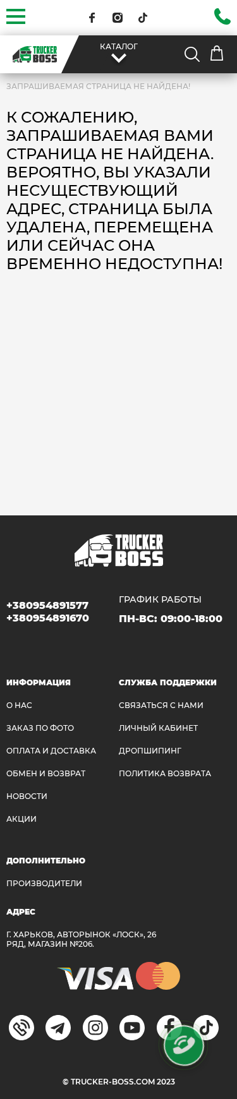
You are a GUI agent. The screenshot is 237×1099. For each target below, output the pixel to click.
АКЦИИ (21, 819)
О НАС (19, 705)
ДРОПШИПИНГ (150, 750)
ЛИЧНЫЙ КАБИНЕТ (158, 728)
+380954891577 (47, 605)
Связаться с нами (161, 705)
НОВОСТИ (26, 796)
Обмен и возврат (45, 773)
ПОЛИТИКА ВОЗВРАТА (165, 773)
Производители (44, 883)
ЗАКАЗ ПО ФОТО (40, 728)
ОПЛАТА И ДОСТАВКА (51, 750)
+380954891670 (47, 618)
